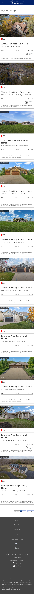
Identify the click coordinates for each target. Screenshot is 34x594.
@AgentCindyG (18, 563)
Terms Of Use (6, 552)
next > (31, 511)
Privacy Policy (17, 552)
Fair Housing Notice (21, 554)
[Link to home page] (17, 2)
